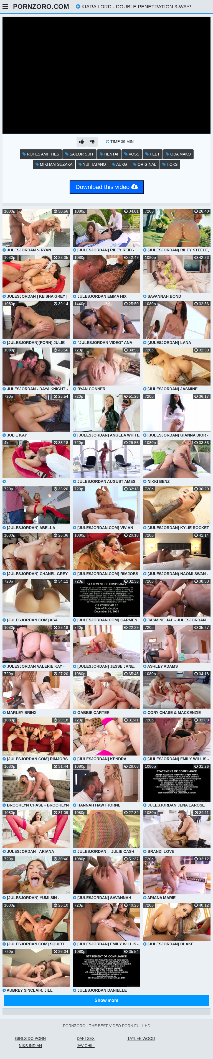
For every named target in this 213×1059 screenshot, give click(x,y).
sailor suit (81, 154)
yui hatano (94, 164)
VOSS (133, 154)
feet (154, 154)
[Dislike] (92, 142)
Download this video (103, 186)
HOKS (172, 164)
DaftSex (86, 1038)
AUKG (121, 164)
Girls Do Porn (30, 1038)
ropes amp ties (42, 154)
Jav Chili (86, 1045)
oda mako (180, 154)
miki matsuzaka (55, 164)
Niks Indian (30, 1045)
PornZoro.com (41, 6)
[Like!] (82, 142)
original (146, 164)
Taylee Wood (141, 1038)
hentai (110, 154)
